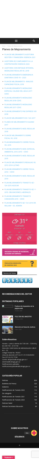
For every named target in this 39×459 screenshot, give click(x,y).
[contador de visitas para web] (17, 282)
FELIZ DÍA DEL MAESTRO (23, 316)
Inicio (3, 46)
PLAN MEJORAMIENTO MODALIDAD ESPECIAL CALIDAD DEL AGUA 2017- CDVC (18, 91)
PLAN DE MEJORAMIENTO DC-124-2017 (19, 118)
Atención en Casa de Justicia (25, 327)
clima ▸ (19, 243)
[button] (34, 433)
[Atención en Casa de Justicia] (7, 330)
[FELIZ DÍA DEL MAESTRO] (7, 319)
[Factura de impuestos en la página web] (7, 309)
